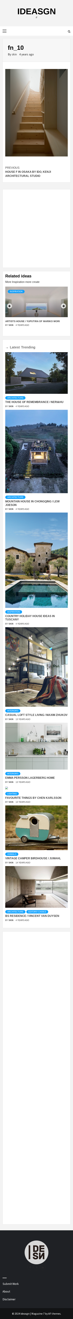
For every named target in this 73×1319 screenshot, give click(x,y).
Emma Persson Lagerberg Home (30, 777)
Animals (11, 854)
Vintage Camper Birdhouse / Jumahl (33, 858)
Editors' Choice (37, 912)
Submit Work (11, 1284)
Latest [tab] (15, 347)
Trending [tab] (28, 347)
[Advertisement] (36, 228)
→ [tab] (7, 347)
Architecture (15, 398)
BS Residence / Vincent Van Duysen (32, 915)
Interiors (12, 711)
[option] (36, 310)
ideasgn (36, 11)
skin (14, 54)
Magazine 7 (37, 1313)
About (6, 1291)
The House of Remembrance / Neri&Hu (34, 402)
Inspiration (16, 291)
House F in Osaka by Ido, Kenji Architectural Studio (28, 171)
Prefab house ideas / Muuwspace (27, 321)
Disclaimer (9, 1299)
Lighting (12, 794)
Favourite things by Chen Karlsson (33, 797)
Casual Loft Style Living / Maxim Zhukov (36, 715)
